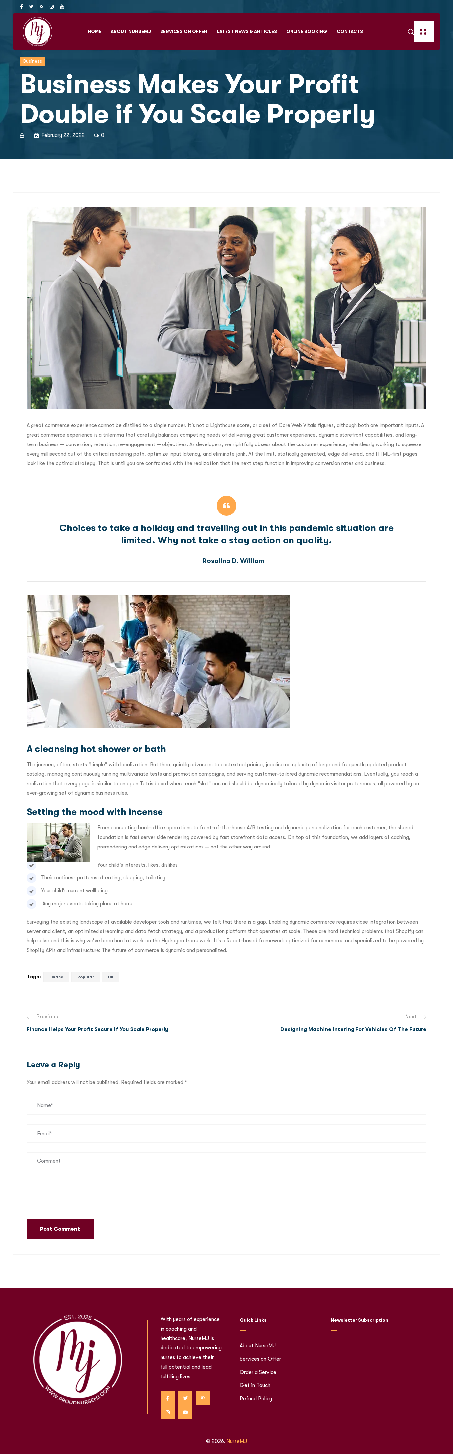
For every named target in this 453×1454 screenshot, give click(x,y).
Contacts (350, 31)
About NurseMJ (131, 31)
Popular (85, 977)
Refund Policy (256, 1399)
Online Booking (306, 31)
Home (94, 31)
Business (32, 61)
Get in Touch (255, 1385)
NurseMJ (237, 1441)
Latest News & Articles (247, 31)
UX (110, 977)
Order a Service (258, 1372)
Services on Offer (183, 31)
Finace (56, 977)
